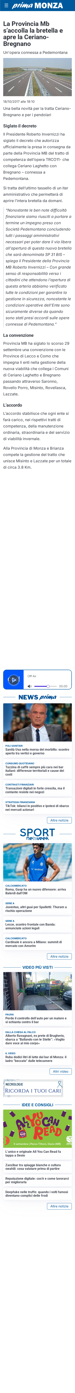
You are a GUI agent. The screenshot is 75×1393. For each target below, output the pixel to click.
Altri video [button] (60, 1071)
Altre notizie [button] (59, 820)
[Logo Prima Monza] (37, 5)
